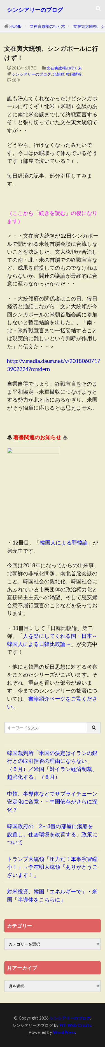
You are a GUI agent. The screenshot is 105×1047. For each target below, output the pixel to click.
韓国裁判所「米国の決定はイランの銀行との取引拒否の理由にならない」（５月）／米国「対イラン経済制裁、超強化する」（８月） (52, 765)
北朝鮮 (58, 74)
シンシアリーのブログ (35, 9)
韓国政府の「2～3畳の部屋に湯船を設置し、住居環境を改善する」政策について (52, 834)
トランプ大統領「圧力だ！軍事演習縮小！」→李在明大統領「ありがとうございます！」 (52, 867)
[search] (94, 727)
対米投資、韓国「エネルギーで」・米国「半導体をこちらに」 (52, 895)
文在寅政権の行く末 (47, 26)
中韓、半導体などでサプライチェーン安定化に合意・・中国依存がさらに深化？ (52, 801)
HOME (15, 26)
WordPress (64, 1032)
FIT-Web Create (75, 1025)
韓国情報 (74, 74)
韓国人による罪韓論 (64, 542)
